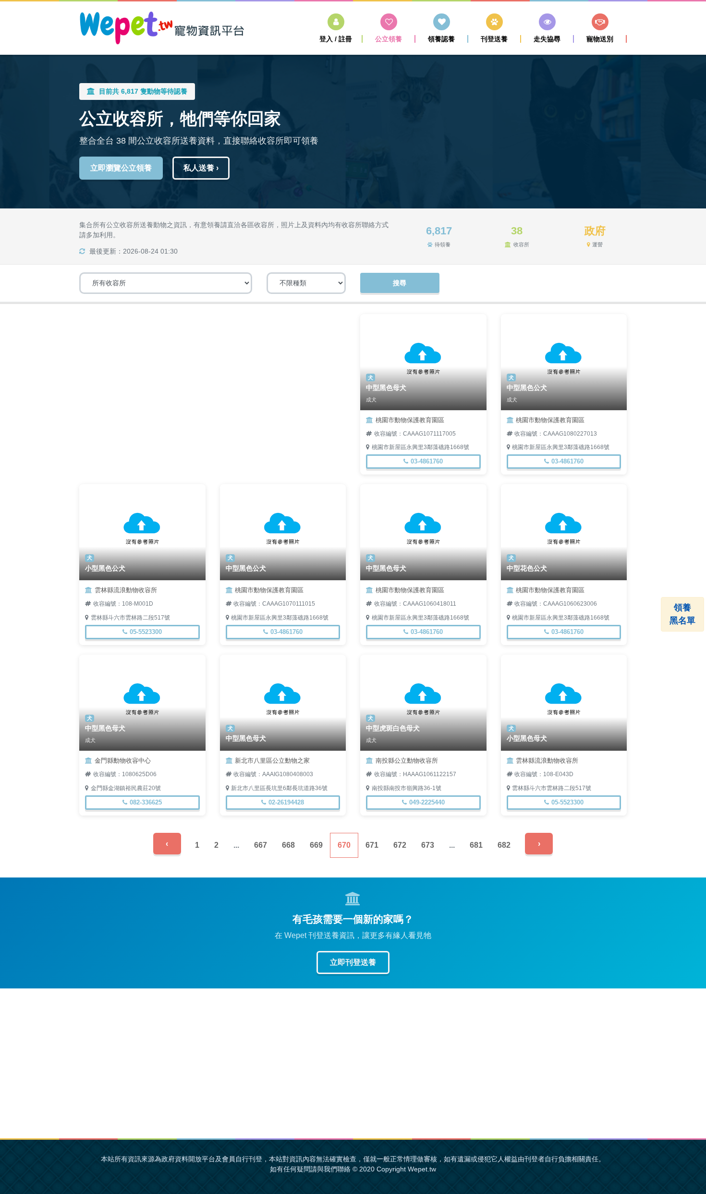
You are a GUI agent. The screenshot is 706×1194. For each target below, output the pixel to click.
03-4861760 (427, 461)
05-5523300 (146, 631)
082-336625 (146, 802)
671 (371, 845)
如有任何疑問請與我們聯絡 (310, 1169)
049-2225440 (427, 802)
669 (316, 845)
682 (504, 845)
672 (399, 845)
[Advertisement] (212, 381)
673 (427, 845)
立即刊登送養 (353, 962)
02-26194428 (286, 802)
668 (288, 845)
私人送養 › (201, 168)
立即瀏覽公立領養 (121, 168)
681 (476, 845)
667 (260, 845)
